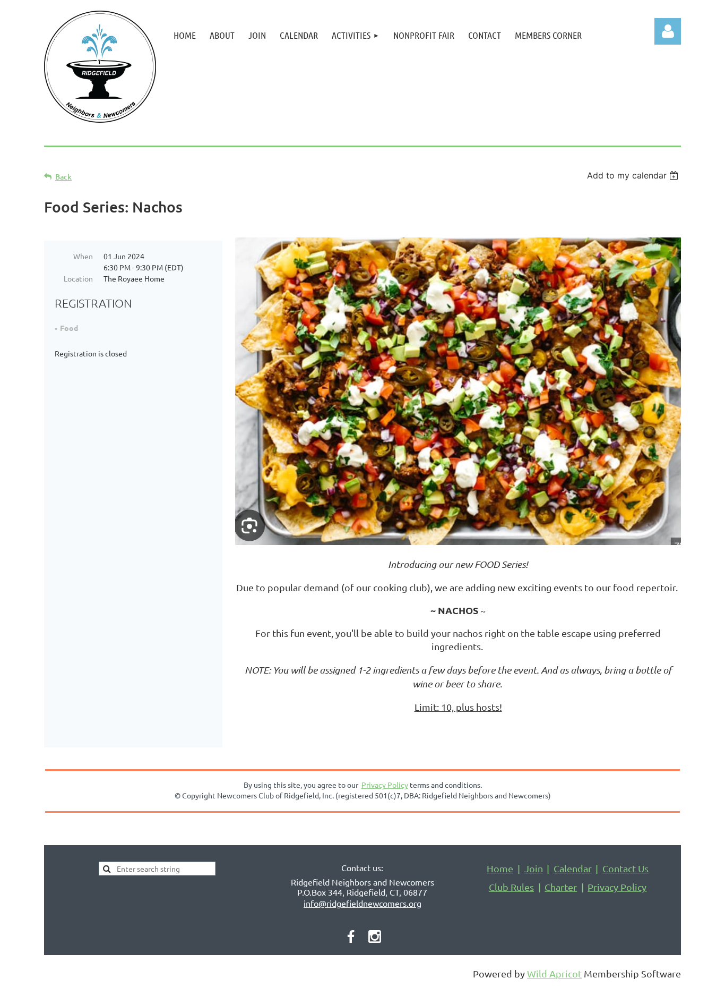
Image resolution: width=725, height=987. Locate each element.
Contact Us (625, 868)
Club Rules (511, 886)
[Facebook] (350, 936)
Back (63, 177)
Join (533, 868)
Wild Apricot (554, 973)
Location (78, 278)
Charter (561, 886)
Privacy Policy (617, 886)
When (83, 256)
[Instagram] (374, 936)
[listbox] (634, 175)
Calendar (573, 868)
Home (500, 868)
